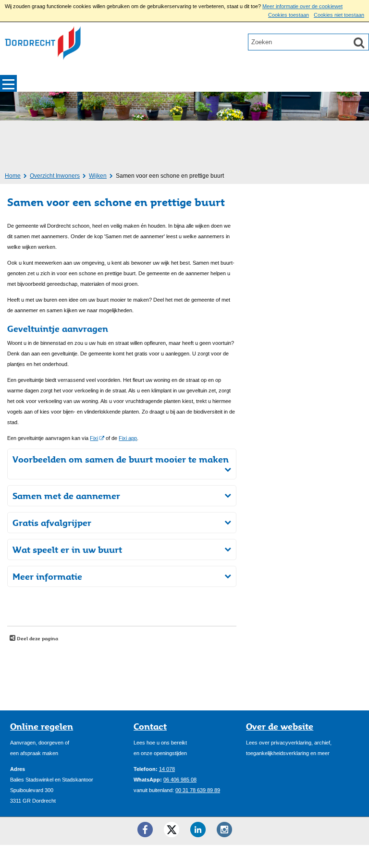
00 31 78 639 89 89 (197, 790)
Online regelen (41, 726)
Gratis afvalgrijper (51, 522)
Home (13, 175)
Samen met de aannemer (66, 495)
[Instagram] (224, 829)
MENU (8, 83)
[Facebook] (145, 829)
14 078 (167, 769)
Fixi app (128, 438)
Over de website (279, 726)
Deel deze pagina (36, 638)
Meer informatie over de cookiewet (302, 6)
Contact (150, 726)
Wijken (98, 175)
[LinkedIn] (198, 829)
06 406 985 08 (180, 779)
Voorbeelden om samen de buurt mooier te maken (120, 459)
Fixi (94, 438)
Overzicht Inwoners (55, 175)
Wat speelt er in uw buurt (67, 549)
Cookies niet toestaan (339, 15)
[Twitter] (171, 829)
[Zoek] (359, 42)
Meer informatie (47, 576)
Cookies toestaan (288, 15)
